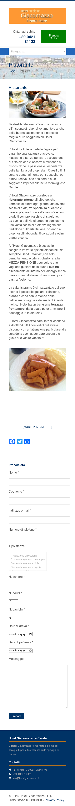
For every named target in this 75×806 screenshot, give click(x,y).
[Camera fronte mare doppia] (27, 567)
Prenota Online (54, 36)
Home (12, 71)
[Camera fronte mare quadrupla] (27, 559)
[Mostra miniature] (37, 427)
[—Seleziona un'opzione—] (27, 555)
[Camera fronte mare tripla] (27, 563)
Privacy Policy (54, 800)
